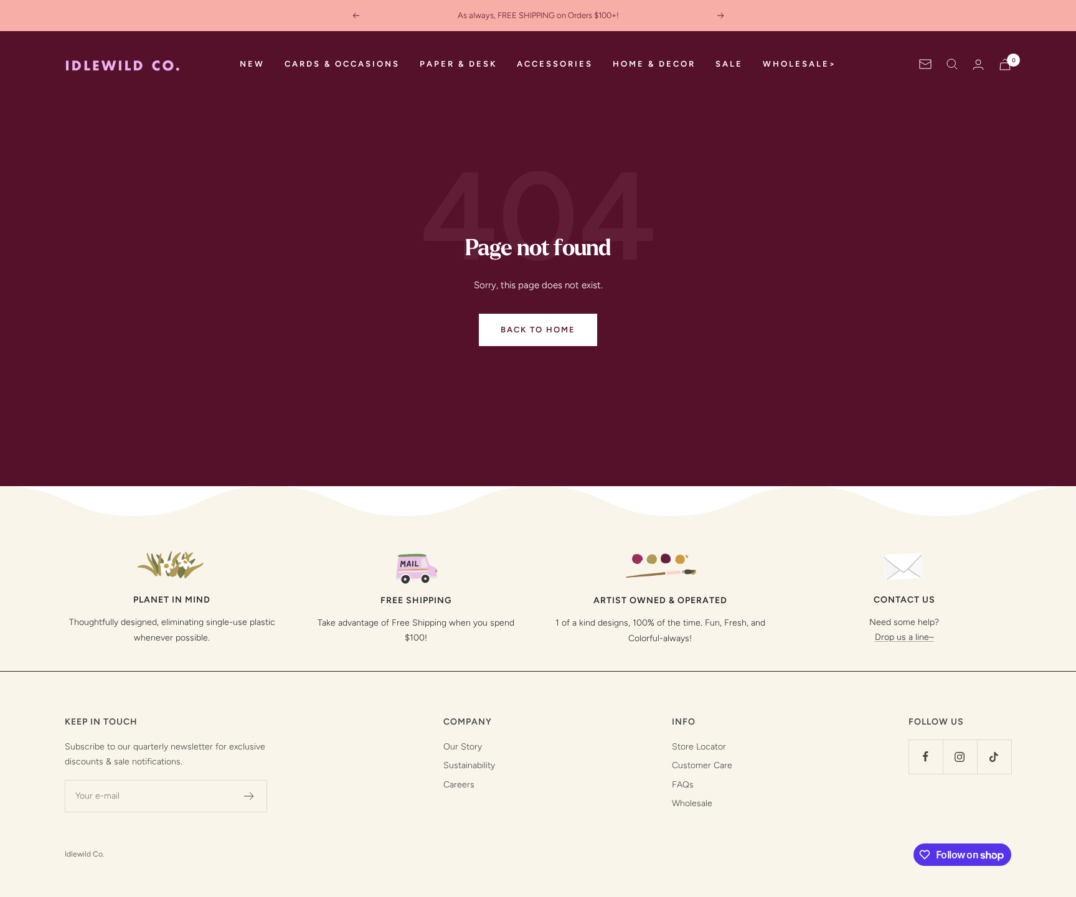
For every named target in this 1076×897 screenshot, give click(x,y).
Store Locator (699, 746)
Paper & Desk (458, 63)
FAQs (683, 784)
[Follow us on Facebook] (925, 757)
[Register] (249, 796)
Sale (729, 63)
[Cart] (1005, 64)
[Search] (952, 64)
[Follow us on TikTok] (994, 757)
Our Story (462, 746)
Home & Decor (654, 63)
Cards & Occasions (342, 63)
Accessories (555, 63)
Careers (458, 784)
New (252, 63)
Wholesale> (799, 63)
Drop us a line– (904, 637)
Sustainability (469, 765)
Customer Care (702, 765)
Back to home (538, 329)
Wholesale (692, 803)
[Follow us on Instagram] (960, 757)
